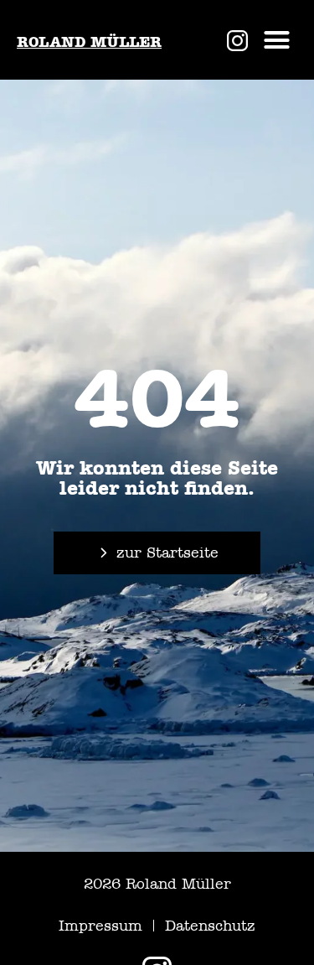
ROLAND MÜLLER (89, 42)
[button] (277, 40)
